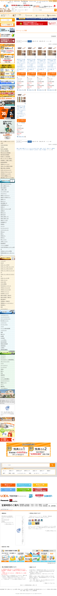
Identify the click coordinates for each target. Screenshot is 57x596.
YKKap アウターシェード (6, 172)
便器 (29, 7)
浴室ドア (35, 470)
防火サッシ (3, 201)
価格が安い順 (35, 41)
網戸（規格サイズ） (5, 185)
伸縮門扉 (3, 375)
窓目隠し (3, 224)
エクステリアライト (5, 380)
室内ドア (13, 8)
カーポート (14, 11)
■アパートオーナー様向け (6, 158)
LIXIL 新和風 (3, 283)
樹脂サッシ (3, 199)
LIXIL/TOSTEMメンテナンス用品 (7, 248)
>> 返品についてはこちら (49, 583)
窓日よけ (3, 231)
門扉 (2, 373)
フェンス (3, 376)
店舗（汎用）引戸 (5, 218)
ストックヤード (4, 365)
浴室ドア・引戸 (4, 220)
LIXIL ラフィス (4, 280)
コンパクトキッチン (5, 316)
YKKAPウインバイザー (6, 173)
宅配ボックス (4, 382)
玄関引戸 (3, 210)
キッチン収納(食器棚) (5, 328)
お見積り (3, 347)
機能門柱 (3, 386)
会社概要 (31, 589)
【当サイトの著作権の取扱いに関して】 (28, 585)
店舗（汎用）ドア (5, 216)
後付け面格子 (4, 187)
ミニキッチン (4, 322)
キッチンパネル (4, 324)
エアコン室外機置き (5, 378)
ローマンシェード (5, 228)
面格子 (48, 470)
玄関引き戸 (21, 7)
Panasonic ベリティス (6, 285)
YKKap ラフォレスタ (5, 287)
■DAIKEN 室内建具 (5, 154)
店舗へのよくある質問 (12, 589)
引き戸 (2, 263)
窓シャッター (4, 239)
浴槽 (2, 332)
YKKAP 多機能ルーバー (6, 175)
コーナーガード (4, 308)
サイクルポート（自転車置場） (7, 359)
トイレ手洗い (4, 340)
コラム (30, 590)
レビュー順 (48, 41)
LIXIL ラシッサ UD (5, 278)
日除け (2, 369)
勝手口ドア (26, 7)
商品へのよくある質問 (23, 589)
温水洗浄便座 (4, 341)
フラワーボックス (5, 230)
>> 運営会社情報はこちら (9, 524)
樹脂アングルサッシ (5, 195)
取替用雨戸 (3, 243)
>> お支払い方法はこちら (50, 530)
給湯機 (2, 336)
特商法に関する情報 (51, 589)
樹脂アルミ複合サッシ (5, 197)
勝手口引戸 (3, 214)
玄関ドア (16, 7)
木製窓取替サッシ (5, 205)
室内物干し (3, 305)
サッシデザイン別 (5, 191)
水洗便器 (3, 338)
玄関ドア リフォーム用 (6, 208)
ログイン (41, 6)
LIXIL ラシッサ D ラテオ (23, 149)
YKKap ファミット (5, 291)
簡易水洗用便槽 (4, 343)
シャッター (19, 11)
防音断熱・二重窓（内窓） (6, 160)
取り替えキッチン (5, 320)
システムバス (4, 330)
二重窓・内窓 (4, 189)
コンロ (2, 326)
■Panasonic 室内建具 (6, 152)
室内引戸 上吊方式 (34, 149)
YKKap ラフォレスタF (6, 289)
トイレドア (3, 261)
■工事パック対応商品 (5, 156)
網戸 (4, 473)
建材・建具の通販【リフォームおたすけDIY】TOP (28, 148)
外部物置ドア (4, 222)
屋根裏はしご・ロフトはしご (7, 303)
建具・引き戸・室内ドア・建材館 (47, 148)
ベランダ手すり (4, 388)
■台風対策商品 (4, 162)
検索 (55, 10)
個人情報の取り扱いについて (40, 589)
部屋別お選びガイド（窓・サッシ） (7, 254)
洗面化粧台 (3, 345)
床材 (2, 307)
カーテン (3, 226)
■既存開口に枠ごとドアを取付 (7, 177)
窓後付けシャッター (5, 164)
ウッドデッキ (4, 367)
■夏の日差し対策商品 (5, 168)
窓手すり (3, 237)
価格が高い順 (42, 41)
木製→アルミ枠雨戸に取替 (6, 166)
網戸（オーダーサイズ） (6, 183)
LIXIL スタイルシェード (6, 170)
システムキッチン (5, 315)
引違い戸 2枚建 (42, 149)
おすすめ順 (24, 41)
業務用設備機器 (4, 349)
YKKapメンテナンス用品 (6, 251)
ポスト (2, 384)
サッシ (13, 7)
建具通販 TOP (3, 589)
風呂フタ (3, 334)
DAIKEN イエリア (5, 293)
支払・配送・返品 (24, 590)
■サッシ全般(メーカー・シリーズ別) (7, 142)
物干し (2, 233)
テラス (2, 363)
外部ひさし (3, 235)
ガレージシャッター (5, 361)
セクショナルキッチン (5, 318)
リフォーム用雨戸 (5, 245)
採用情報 (35, 590)
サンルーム (3, 355)
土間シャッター (4, 241)
